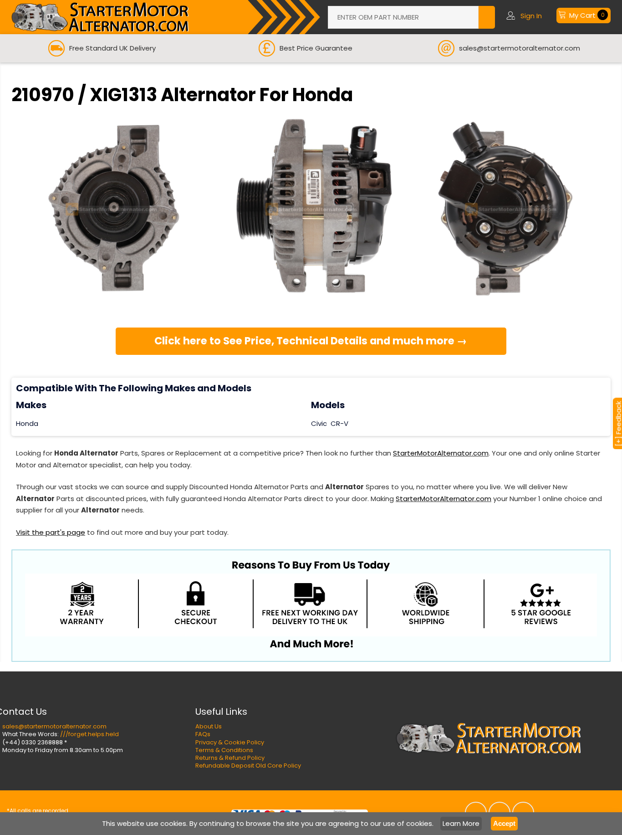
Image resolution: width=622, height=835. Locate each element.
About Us (208, 726)
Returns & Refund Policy (230, 757)
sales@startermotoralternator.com (54, 726)
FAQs (202, 734)
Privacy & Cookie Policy (229, 742)
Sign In (531, 15)
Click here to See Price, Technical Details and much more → (310, 340)
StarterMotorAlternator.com (441, 453)
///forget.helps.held (89, 734)
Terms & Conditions (224, 750)
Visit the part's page (50, 532)
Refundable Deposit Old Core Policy (248, 765)
